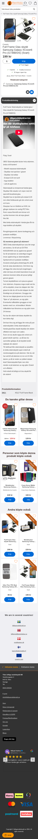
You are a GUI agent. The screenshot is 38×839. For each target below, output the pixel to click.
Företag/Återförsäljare (10, 718)
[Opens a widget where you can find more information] (8, 835)
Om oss (5, 722)
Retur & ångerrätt (8, 707)
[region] (19, 100)
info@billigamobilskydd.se (11, 697)
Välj (28, 500)
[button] (33, 30)
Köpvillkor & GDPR (9, 714)
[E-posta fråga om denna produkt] (28, 92)
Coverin (6, 44)
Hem (4, 703)
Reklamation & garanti (10, 711)
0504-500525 (7, 688)
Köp (24, 61)
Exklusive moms (27, 667)
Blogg (4, 733)
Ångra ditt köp (9, 739)
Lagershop (6, 729)
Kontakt (5, 725)
